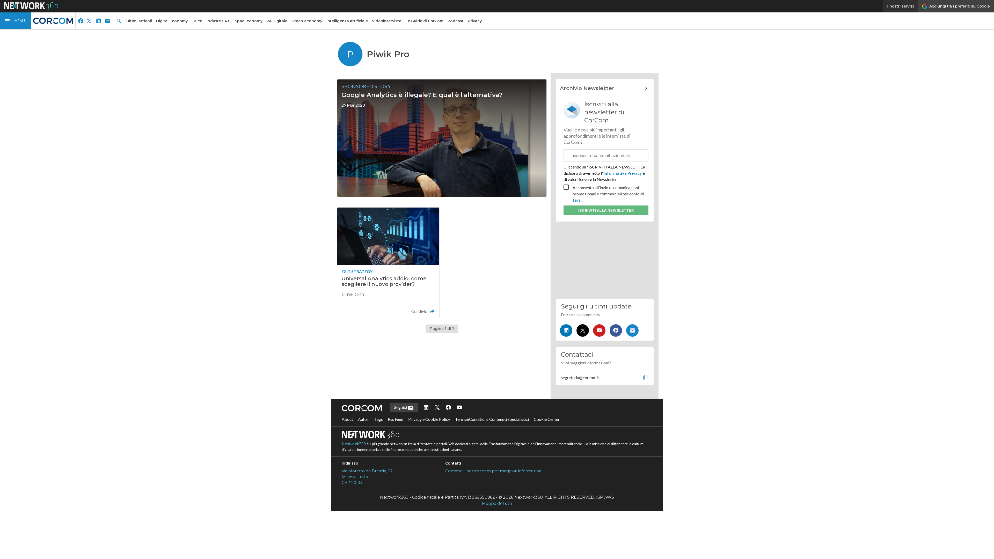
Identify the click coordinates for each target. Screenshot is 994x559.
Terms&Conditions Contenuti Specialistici (492, 419)
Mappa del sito (497, 503)
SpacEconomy (248, 21)
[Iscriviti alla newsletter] (632, 330)
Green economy (306, 21)
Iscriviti (606, 210)
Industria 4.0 (219, 21)
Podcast (456, 21)
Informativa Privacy (623, 173)
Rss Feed (395, 419)
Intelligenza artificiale (347, 21)
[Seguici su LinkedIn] (566, 330)
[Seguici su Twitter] (582, 330)
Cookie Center (547, 419)
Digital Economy (172, 21)
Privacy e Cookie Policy (429, 419)
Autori (363, 419)
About (347, 419)
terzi (577, 199)
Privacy (475, 21)
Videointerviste (386, 21)
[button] (15, 20)
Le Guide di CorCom (424, 21)
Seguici (401, 407)
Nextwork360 (354, 444)
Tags (378, 419)
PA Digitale (277, 21)
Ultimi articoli (139, 21)
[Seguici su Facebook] (616, 330)
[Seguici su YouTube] (599, 330)
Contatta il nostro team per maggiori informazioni (493, 470)
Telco (197, 21)
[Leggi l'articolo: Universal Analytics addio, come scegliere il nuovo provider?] (388, 263)
